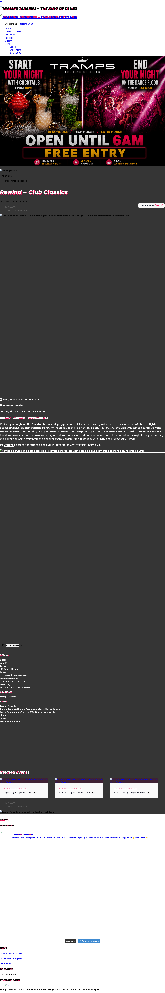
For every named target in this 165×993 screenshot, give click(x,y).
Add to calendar (12, 645)
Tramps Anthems (16, 210)
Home (8, 28)
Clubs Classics (7, 681)
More (7, 43)
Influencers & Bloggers (11, 958)
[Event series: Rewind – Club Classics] (35, 792)
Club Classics (16, 687)
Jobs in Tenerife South (11, 953)
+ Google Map (49, 712)
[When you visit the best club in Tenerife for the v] (138, 890)
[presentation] (24, 782)
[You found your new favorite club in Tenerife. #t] (27, 922)
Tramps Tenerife (13, 405)
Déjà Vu (11, 206)
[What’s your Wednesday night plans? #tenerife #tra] (138, 922)
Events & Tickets (13, 31)
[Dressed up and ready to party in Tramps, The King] (82, 890)
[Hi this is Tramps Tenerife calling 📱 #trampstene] (27, 859)
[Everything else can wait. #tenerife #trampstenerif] (138, 859)
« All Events (6, 175)
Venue (13, 47)
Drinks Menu (15, 50)
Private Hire (5, 963)
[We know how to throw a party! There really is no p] (82, 922)
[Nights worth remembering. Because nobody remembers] (82, 859)
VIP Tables (10, 34)
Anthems (4, 687)
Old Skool (20, 681)
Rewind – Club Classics (16, 675)
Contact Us (15, 53)
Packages (9, 37)
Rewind (27, 687)
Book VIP (9, 444)
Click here (41, 411)
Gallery (8, 40)
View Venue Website (10, 721)
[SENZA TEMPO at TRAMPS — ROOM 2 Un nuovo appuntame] (27, 890)
